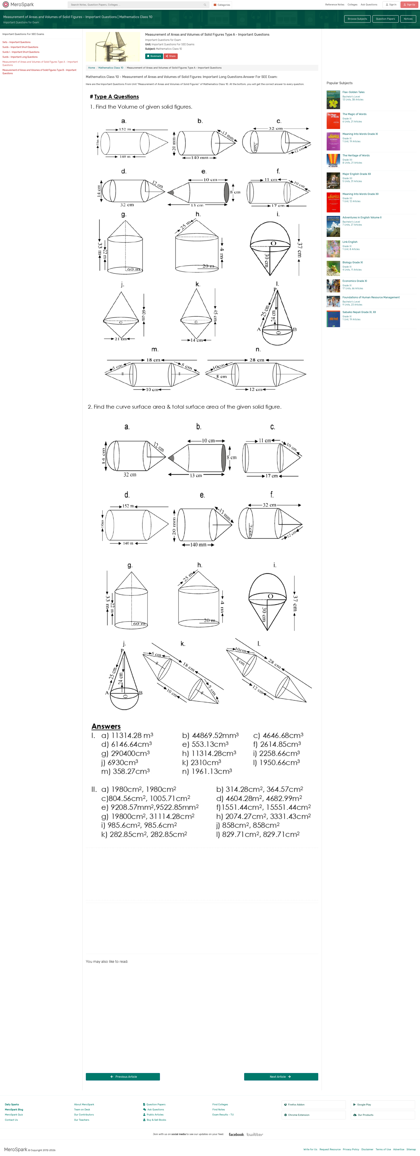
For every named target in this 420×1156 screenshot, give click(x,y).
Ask (369, 4)
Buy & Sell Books (156, 1119)
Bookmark (155, 56)
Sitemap (411, 1149)
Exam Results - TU (223, 1114)
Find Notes (218, 1109)
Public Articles (155, 1114)
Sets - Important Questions (16, 42)
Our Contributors (84, 1114)
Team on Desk (82, 1109)
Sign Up (411, 4)
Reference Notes (334, 4)
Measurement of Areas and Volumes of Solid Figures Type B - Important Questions (39, 72)
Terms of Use (383, 1149)
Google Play (364, 1104)
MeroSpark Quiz (14, 1114)
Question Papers (385, 18)
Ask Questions (155, 1109)
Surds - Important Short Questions (20, 47)
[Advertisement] (184, 874)
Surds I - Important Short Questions (20, 52)
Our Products (365, 1115)
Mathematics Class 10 (110, 67)
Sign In (392, 4)
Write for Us (310, 1149)
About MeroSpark (84, 1104)
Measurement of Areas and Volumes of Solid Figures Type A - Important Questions (40, 64)
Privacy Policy (351, 1149)
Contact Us (11, 1119)
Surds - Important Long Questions (20, 57)
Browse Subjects (357, 18)
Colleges (352, 4)
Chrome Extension (298, 1115)
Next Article (278, 1077)
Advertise (398, 1149)
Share (172, 56)
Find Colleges (220, 1104)
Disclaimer (367, 1149)
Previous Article (126, 1077)
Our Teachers (81, 1119)
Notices (408, 18)
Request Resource (330, 1149)
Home (91, 67)
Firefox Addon (295, 1104)
